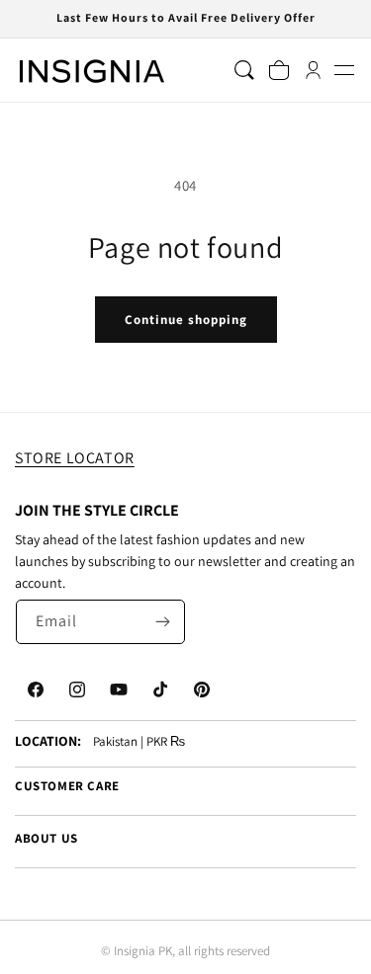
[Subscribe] (163, 622)
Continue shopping (186, 319)
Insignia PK (143, 950)
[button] (343, 70)
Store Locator (75, 457)
